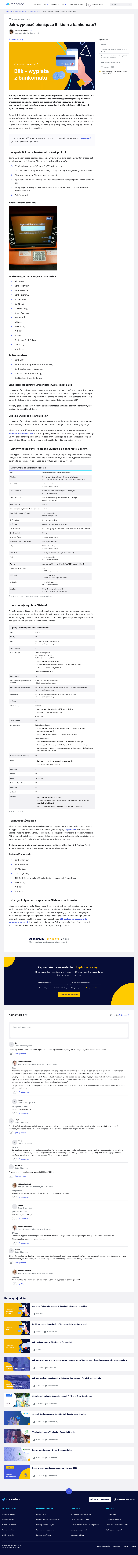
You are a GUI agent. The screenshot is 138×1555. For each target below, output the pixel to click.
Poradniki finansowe (9, 1525)
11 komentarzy (17, 39)
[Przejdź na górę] (69, 1491)
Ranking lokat (41, 1514)
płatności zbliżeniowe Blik (21, 433)
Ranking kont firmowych (44, 1535)
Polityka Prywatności (103, 1546)
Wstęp (103, 44)
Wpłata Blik (70, 829)
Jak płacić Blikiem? (77, 1535)
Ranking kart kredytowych (45, 1530)
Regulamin (116, 1546)
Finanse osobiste (39, 4)
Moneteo (9, 11)
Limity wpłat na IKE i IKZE (80, 1519)
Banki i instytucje (76, 4)
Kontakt (133, 1546)
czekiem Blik (86, 138)
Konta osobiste (35, 11)
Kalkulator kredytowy (113, 1519)
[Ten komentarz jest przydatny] (11, 1053)
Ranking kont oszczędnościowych (48, 1519)
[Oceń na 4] (55, 939)
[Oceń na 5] (58, 939)
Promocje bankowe (95, 4)
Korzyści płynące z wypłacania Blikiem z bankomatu (114, 72)
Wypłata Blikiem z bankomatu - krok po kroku (114, 50)
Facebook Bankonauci (126, 1499)
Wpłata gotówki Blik (107, 67)
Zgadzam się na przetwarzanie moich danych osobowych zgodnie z (68, 988)
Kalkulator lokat (111, 1514)
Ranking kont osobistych (45, 1525)
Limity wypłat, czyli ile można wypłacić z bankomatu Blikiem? (114, 57)
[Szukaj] (130, 4)
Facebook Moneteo (101, 1499)
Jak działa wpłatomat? (79, 1530)
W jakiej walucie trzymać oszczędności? (85, 1525)
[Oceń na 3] (53, 939)
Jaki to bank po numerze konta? (117, 1525)
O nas (126, 1546)
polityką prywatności (91, 988)
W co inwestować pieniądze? (81, 1514)
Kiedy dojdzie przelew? (114, 1530)
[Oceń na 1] (48, 939)
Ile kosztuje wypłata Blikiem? (110, 62)
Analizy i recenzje (8, 1519)
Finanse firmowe (57, 4)
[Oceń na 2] (50, 939)
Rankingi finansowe (8, 1514)
